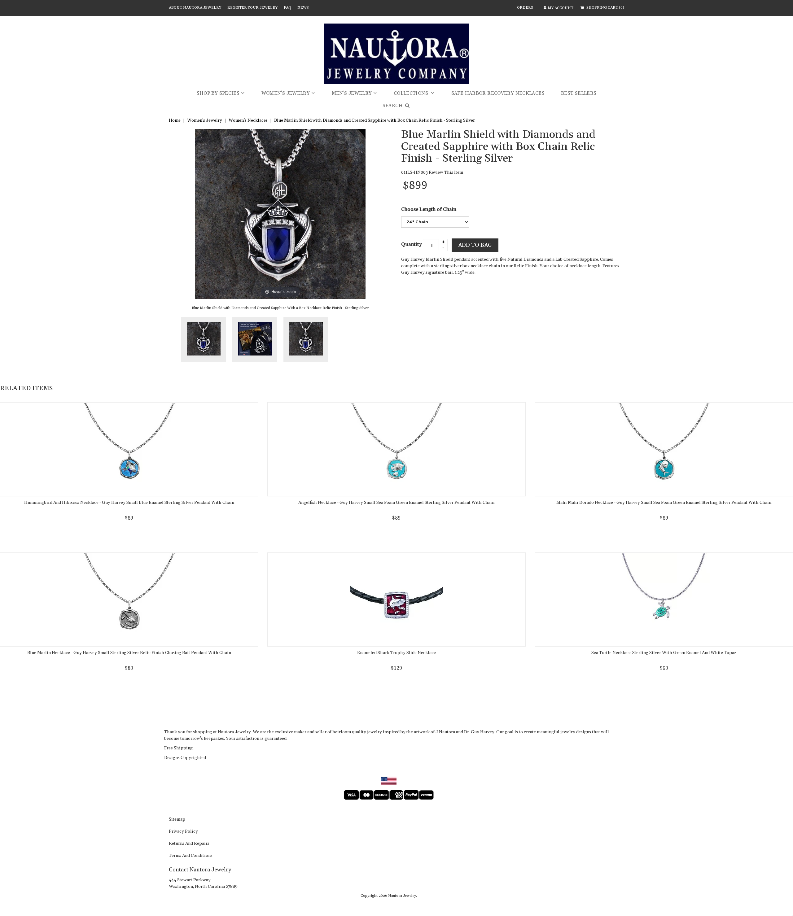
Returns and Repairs (189, 843)
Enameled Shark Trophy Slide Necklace (396, 653)
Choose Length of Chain (428, 209)
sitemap (177, 819)
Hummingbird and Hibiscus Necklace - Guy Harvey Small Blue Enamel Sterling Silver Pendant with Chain (129, 502)
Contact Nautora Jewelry (200, 869)
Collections (412, 93)
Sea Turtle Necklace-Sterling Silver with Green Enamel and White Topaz (663, 653)
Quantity (411, 244)
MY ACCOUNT (560, 8)
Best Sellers (579, 93)
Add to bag (475, 245)
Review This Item (446, 172)
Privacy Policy (183, 831)
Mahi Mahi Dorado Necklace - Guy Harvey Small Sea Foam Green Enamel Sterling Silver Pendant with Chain (663, 502)
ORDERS (525, 7)
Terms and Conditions (190, 855)
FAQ (287, 7)
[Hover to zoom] (280, 213)
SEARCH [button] (393, 106)
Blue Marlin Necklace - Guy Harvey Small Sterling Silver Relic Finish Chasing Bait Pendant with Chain (129, 653)
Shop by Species (218, 93)
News (303, 7)
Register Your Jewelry (252, 7)
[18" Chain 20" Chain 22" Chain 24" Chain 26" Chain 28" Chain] (435, 222)
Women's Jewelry (285, 93)
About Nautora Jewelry (195, 7)
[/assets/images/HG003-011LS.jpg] (254, 339)
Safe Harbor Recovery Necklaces (498, 93)
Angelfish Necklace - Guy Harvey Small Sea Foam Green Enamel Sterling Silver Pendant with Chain (396, 502)
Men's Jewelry (352, 93)
